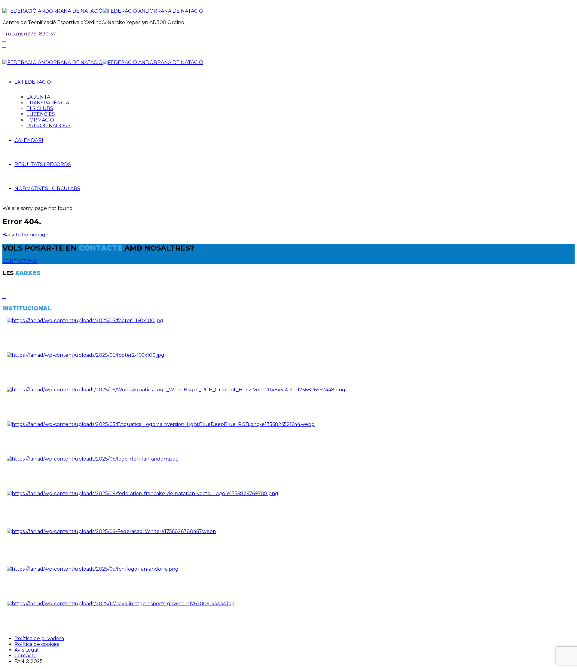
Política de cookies (36, 644)
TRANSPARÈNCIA (47, 103)
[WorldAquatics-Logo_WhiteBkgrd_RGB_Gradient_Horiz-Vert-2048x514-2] (176, 390)
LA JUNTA (38, 97)
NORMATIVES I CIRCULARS (47, 188)
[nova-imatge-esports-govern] (121, 603)
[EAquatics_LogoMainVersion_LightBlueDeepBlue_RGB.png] (161, 424)
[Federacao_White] (111, 531)
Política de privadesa (39, 638)
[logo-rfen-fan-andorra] (93, 459)
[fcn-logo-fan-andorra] (93, 569)
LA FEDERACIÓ (32, 82)
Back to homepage (25, 235)
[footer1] (85, 320)
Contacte (25, 655)
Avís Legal (26, 650)
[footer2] (85, 355)
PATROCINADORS (48, 125)
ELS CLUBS (39, 108)
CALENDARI (28, 140)
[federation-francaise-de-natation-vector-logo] (142, 493)
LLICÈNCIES (40, 114)
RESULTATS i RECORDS (42, 164)
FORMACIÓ (40, 120)
